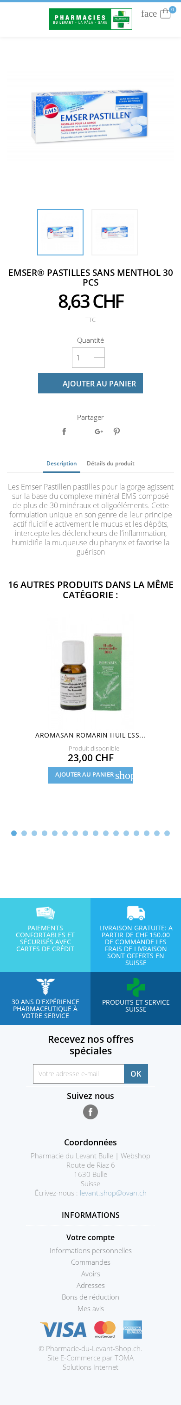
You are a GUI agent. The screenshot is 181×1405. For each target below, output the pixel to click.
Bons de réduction (90, 1296)
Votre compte (90, 1237)
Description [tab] (61, 463)
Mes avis (91, 1308)
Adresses (91, 1285)
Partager (64, 431)
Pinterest (116, 431)
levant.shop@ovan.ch (113, 1192)
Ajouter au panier (91, 384)
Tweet (81, 431)
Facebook (90, 1111)
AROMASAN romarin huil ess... (90, 735)
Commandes (90, 1262)
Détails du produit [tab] (111, 463)
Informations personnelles (91, 1250)
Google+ (98, 431)
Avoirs (90, 1273)
